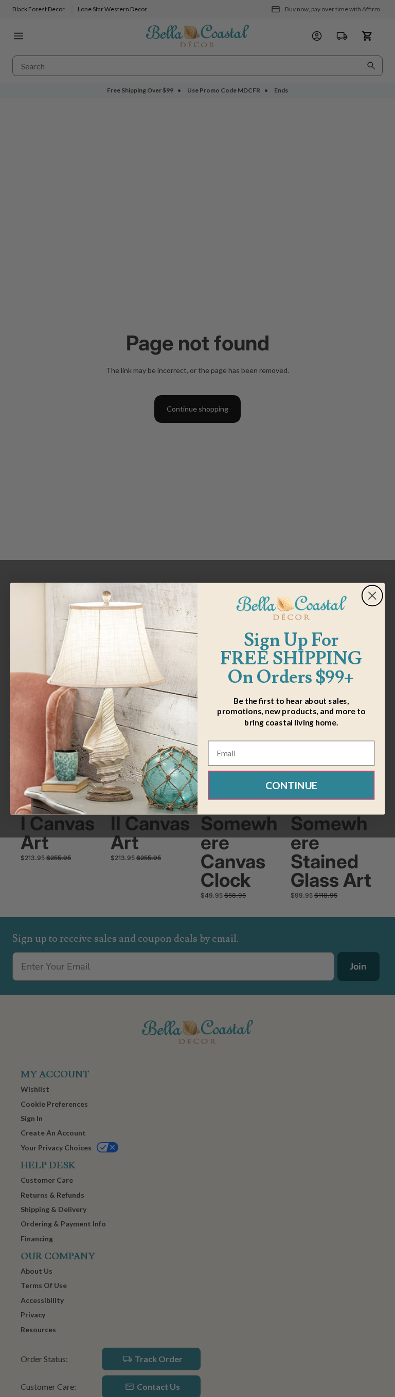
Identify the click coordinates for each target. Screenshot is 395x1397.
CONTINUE (291, 785)
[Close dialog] (372, 595)
